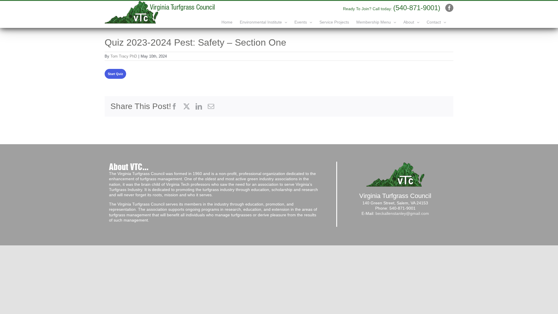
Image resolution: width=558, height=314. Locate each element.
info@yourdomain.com (325, 8)
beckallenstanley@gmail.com (402, 213)
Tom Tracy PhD (123, 56)
